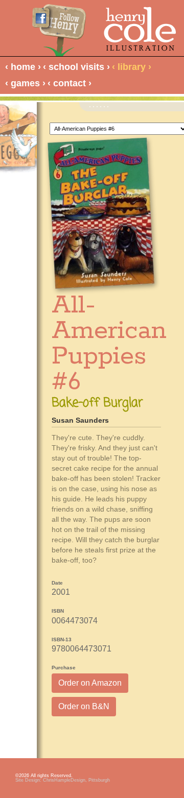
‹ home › (23, 67)
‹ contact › (69, 83)
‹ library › (131, 67)
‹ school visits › (76, 67)
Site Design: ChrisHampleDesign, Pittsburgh (62, 780)
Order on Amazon (90, 683)
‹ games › (25, 83)
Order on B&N (83, 706)
